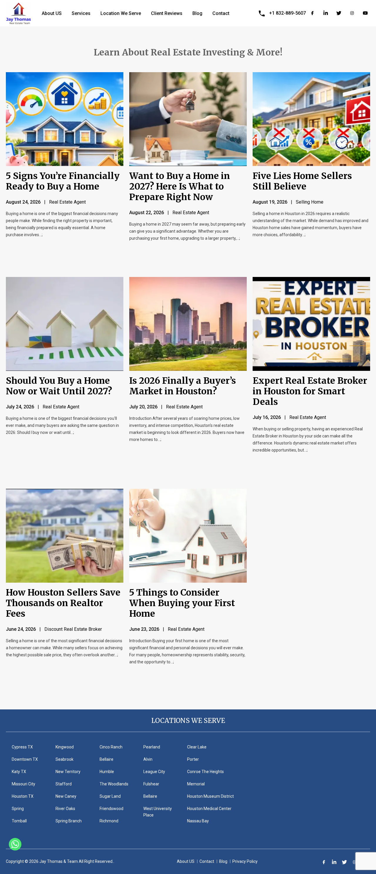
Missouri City (23, 784)
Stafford (64, 784)
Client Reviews (166, 13)
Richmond (109, 821)
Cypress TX (22, 747)
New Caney (66, 796)
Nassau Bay (198, 821)
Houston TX (22, 796)
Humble (107, 771)
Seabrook (64, 759)
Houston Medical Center (209, 808)
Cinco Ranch (111, 747)
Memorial (196, 784)
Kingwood (65, 747)
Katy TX (19, 771)
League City (154, 771)
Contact (220, 13)
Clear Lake (197, 747)
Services (81, 13)
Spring (18, 808)
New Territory (68, 771)
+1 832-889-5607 (287, 13)
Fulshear (151, 784)
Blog (197, 13)
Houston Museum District (210, 796)
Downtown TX (25, 759)
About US (52, 13)
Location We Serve (120, 13)
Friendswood (111, 808)
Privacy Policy (245, 861)
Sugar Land (110, 796)
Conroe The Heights (205, 771)
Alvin (147, 759)
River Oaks (65, 808)
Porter (193, 759)
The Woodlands (114, 784)
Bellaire (106, 759)
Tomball (19, 821)
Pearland (151, 747)
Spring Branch (69, 821)
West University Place (157, 811)
